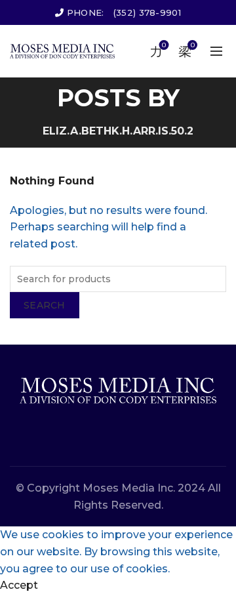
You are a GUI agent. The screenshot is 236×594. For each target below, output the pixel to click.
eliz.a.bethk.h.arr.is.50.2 (118, 131)
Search (45, 305)
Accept (19, 585)
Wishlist (164, 45)
